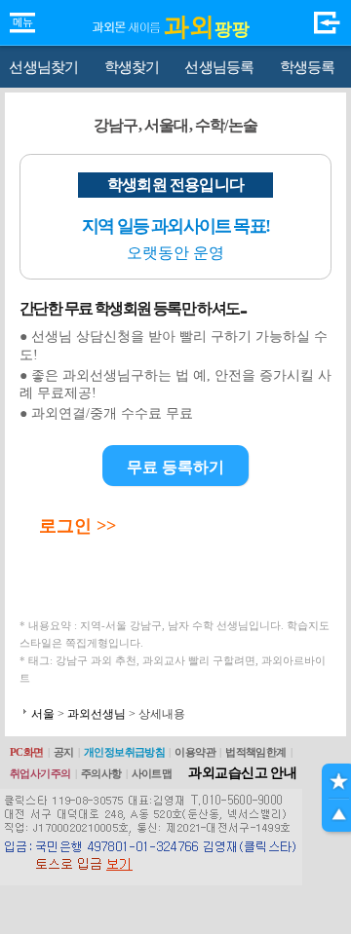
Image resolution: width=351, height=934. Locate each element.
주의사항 (101, 773)
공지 (64, 752)
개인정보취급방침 (125, 752)
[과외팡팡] (127, 10)
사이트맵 (152, 773)
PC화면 (27, 752)
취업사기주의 (40, 773)
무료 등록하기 (175, 467)
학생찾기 (132, 67)
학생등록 (307, 67)
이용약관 (195, 752)
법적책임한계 (256, 752)
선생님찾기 (43, 67)
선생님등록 (219, 67)
